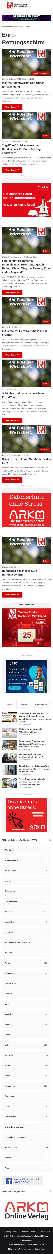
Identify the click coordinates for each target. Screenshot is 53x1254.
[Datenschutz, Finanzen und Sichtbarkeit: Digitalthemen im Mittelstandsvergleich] (9, 745)
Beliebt (24, 704)
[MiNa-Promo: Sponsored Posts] (26, 17)
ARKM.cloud (27, 1240)
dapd (6, 142)
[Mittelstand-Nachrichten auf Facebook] (22, 1185)
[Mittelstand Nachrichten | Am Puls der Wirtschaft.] (17, 6)
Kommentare (41, 704)
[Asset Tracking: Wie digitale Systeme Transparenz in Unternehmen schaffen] (9, 783)
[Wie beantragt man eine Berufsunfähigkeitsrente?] (9, 758)
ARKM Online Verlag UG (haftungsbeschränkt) (22, 1236)
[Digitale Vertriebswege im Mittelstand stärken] (9, 733)
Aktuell (9, 704)
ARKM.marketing (26, 176)
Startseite (8, 27)
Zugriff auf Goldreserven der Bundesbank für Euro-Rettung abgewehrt (21, 149)
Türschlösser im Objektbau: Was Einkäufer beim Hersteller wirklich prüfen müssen (34, 769)
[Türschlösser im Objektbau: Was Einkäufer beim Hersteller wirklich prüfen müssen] (9, 770)
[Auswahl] (3, 7)
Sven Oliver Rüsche (11, 257)
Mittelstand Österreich (17, 1245)
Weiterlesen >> (12, 107)
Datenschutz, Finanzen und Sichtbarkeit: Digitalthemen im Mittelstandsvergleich (33, 744)
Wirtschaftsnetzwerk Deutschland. (31, 1249)
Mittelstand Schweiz (36, 1245)
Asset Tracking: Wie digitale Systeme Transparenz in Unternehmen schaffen (32, 782)
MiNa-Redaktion (10, 79)
